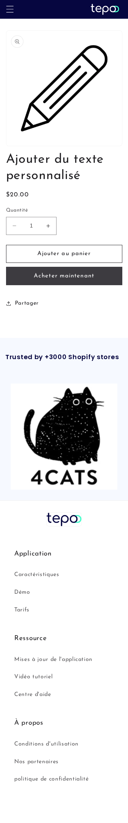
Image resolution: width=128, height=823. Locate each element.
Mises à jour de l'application (53, 659)
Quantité (17, 210)
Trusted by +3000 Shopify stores (62, 357)
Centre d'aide (32, 694)
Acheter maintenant (64, 276)
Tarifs (22, 610)
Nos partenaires (36, 762)
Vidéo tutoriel (33, 677)
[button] (9, 9)
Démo (22, 592)
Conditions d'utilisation (46, 744)
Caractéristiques (36, 574)
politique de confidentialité (51, 779)
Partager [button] (27, 303)
